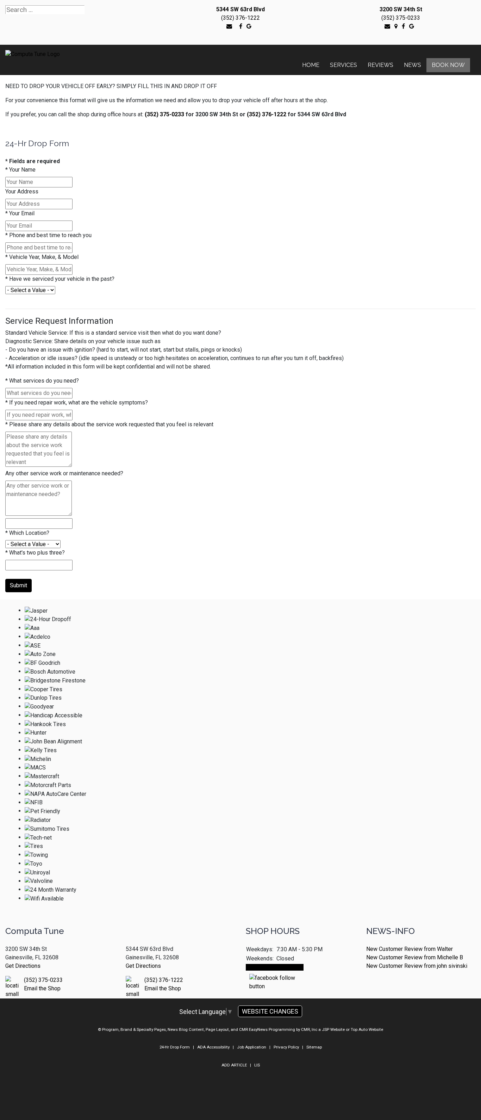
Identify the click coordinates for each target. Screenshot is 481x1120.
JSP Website (333, 1029)
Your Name (20, 169)
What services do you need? (42, 380)
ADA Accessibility (213, 1047)
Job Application (251, 1047)
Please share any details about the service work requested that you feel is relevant (109, 424)
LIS (257, 1065)
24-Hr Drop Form (175, 1047)
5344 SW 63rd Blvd (240, 9)
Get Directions (22, 966)
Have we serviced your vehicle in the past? (59, 279)
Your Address (21, 191)
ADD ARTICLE (234, 1065)
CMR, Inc (309, 1029)
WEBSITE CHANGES (270, 1011)
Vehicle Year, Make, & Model (42, 257)
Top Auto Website (367, 1029)
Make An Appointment (275, 967)
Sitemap (314, 1047)
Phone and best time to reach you (48, 235)
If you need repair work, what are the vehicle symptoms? (76, 402)
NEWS (412, 65)
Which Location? (27, 533)
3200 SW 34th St (401, 9)
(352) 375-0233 (400, 17)
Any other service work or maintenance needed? (64, 473)
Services (343, 65)
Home (310, 65)
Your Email (20, 213)
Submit (18, 585)
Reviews (380, 65)
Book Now (448, 65)
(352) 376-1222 (240, 17)
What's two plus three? (35, 552)
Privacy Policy (286, 1047)
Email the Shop (42, 988)
